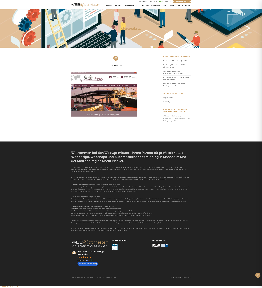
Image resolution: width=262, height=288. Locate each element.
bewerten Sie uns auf (87, 264)
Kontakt (99, 277)
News (167, 1)
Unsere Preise (153, 1)
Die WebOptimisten (169, 102)
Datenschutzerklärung (78, 277)
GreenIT (161, 1)
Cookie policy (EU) (110, 277)
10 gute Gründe (142, 1)
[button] (9, 287)
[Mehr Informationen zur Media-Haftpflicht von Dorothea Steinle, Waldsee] (115, 247)
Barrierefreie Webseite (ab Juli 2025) (175, 61)
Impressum (90, 277)
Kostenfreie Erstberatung (182, 1)
